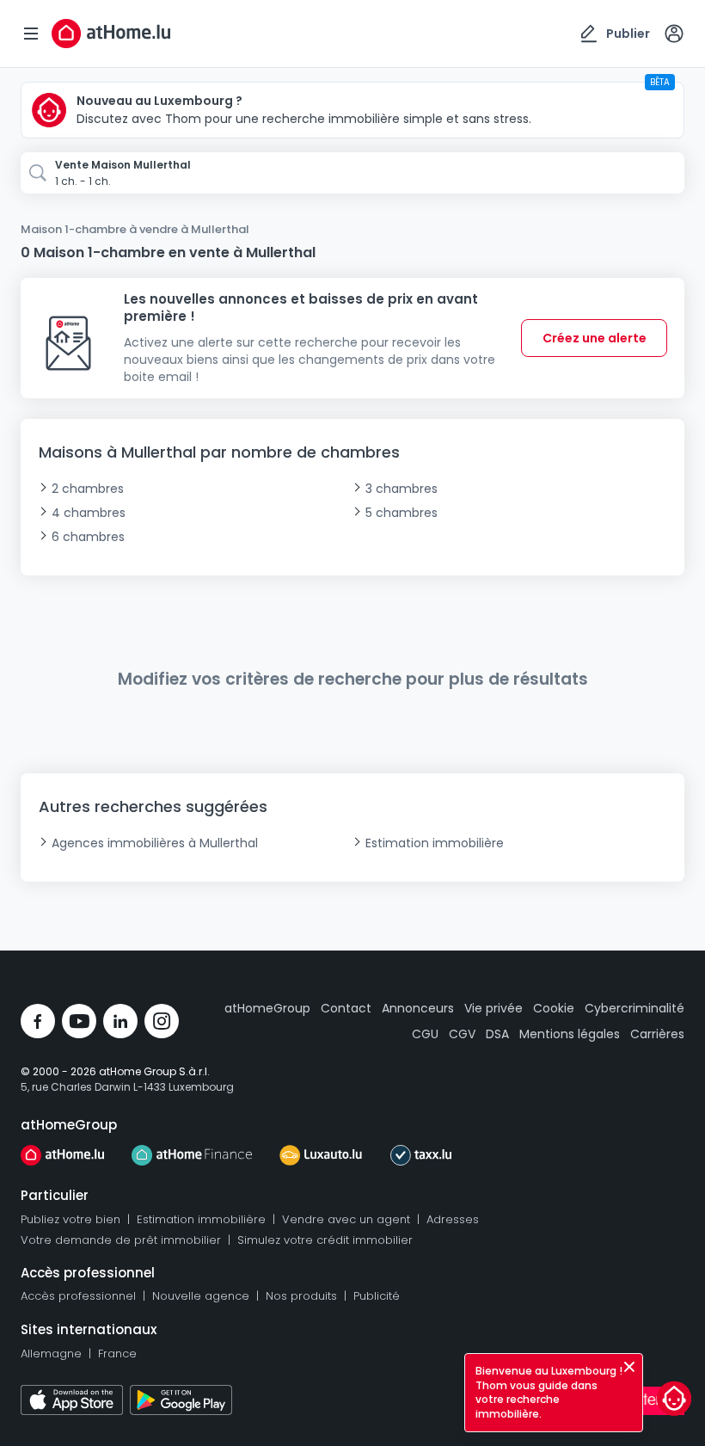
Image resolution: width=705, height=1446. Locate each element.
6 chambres (88, 536)
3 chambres (401, 488)
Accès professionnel (78, 1296)
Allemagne (51, 1353)
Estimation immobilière (434, 843)
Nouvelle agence (200, 1296)
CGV (462, 1034)
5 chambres (401, 512)
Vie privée (493, 1008)
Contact (346, 1008)
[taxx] (421, 1155)
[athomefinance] (192, 1155)
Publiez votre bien (70, 1219)
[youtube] (79, 1021)
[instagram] (161, 1021)
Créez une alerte (595, 338)
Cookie (553, 1008)
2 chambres (88, 488)
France (117, 1353)
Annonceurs (418, 1008)
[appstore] (72, 1400)
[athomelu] (62, 1155)
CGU (425, 1034)
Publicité (376, 1296)
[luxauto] (321, 1155)
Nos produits (301, 1296)
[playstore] (181, 1400)
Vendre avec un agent (346, 1219)
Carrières (657, 1034)
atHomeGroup (267, 1008)
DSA (497, 1034)
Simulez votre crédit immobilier (325, 1240)
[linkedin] (120, 1021)
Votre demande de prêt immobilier (121, 1240)
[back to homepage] (111, 33)
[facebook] (38, 1021)
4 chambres (89, 512)
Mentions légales (569, 1034)
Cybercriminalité (634, 1008)
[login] (674, 33)
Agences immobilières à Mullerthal (155, 843)
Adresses (452, 1219)
